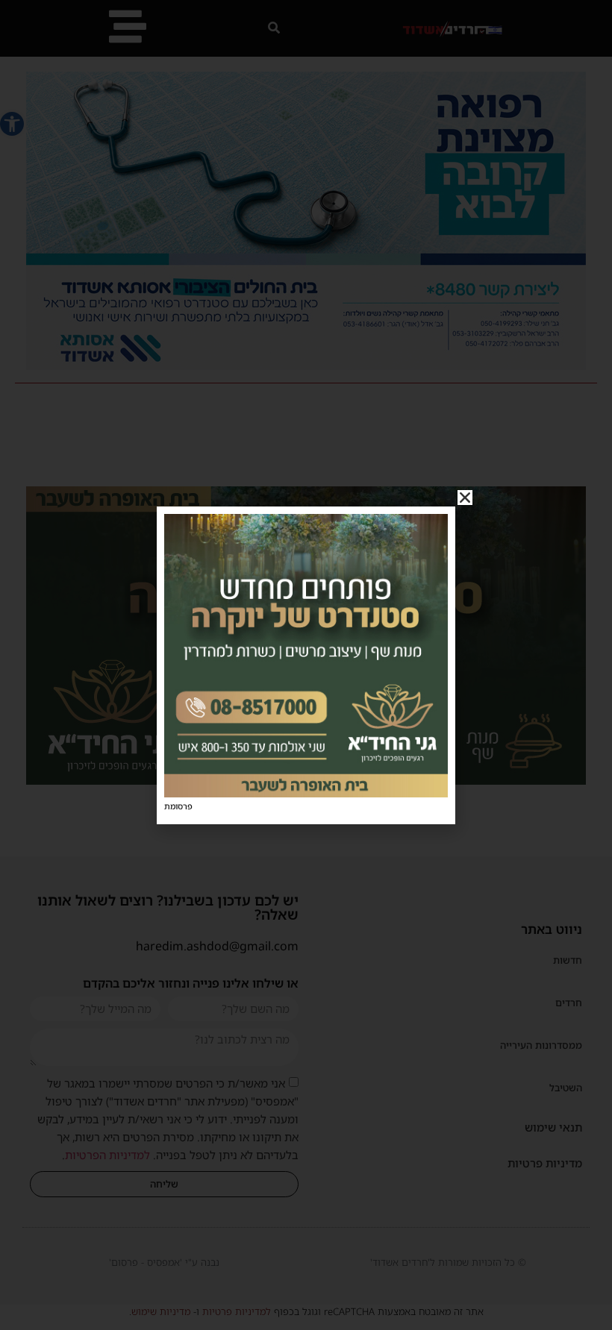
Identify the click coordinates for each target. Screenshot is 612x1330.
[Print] (306, 792)
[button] (465, 497)
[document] (306, 665)
